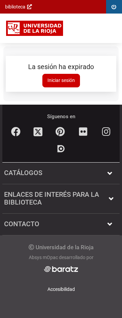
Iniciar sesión (61, 80)
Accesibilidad (61, 289)
